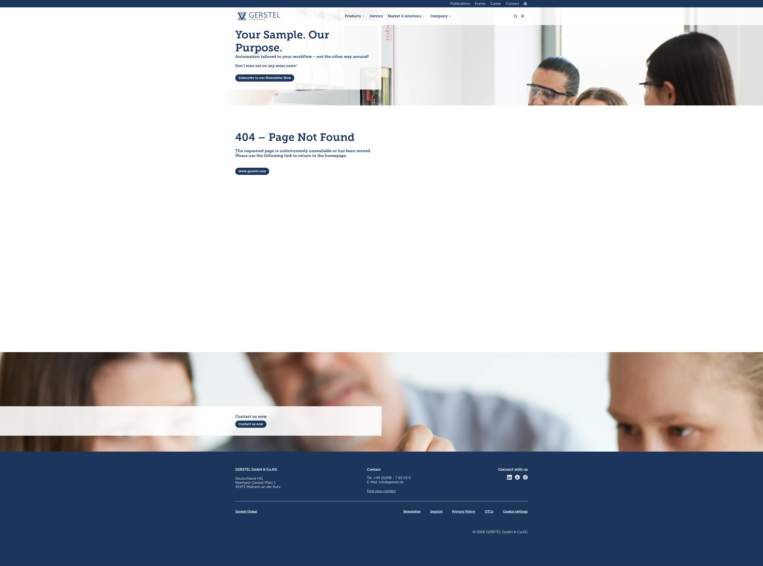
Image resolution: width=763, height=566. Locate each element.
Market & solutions (404, 16)
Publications (460, 4)
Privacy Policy (463, 511)
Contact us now (250, 424)
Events (480, 4)
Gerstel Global (246, 511)
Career (495, 4)
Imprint (436, 511)
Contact (512, 4)
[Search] (515, 16)
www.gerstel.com (252, 171)
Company (439, 16)
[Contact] (523, 16)
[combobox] (526, 4)
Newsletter (412, 511)
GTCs (489, 511)
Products (353, 16)
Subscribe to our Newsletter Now (264, 78)
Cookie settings (515, 511)
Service (376, 16)
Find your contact (381, 491)
